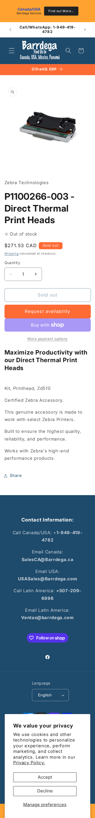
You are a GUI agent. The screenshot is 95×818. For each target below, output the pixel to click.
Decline (45, 790)
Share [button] (16, 475)
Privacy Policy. (29, 762)
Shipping (11, 253)
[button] (11, 50)
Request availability (47, 311)
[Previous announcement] (10, 29)
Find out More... (61, 11)
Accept (45, 777)
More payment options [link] (47, 339)
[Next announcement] (85, 29)
